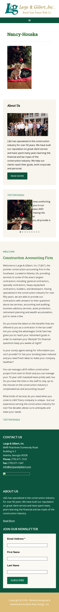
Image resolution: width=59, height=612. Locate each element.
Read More (17, 176)
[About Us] (27, 125)
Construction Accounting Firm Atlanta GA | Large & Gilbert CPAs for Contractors (29, 9)
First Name (13, 552)
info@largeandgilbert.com (17, 466)
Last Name (13, 565)
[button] (20, 232)
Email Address (16, 539)
